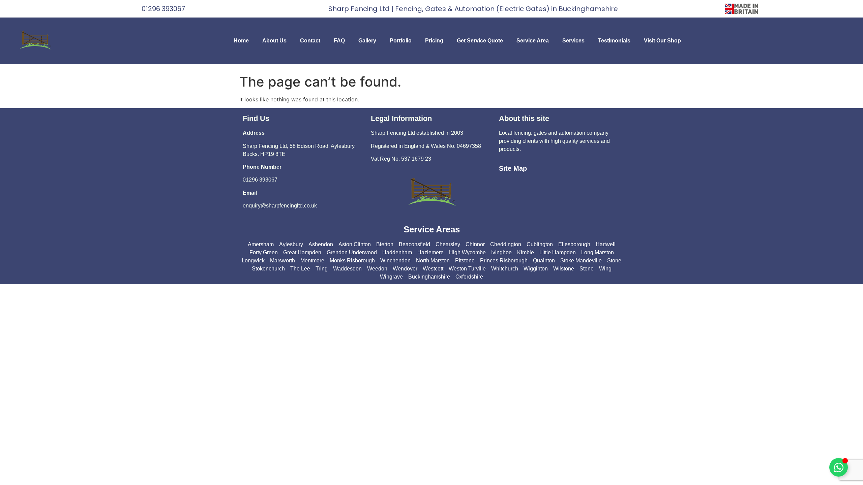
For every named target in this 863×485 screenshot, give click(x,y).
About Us (274, 40)
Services (573, 40)
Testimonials (614, 40)
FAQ (339, 40)
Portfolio (401, 40)
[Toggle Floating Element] (838, 467)
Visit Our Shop (662, 40)
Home (241, 40)
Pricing (434, 40)
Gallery (367, 40)
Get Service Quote (480, 40)
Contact (310, 40)
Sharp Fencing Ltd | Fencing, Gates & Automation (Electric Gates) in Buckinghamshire (473, 8)
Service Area (532, 40)
